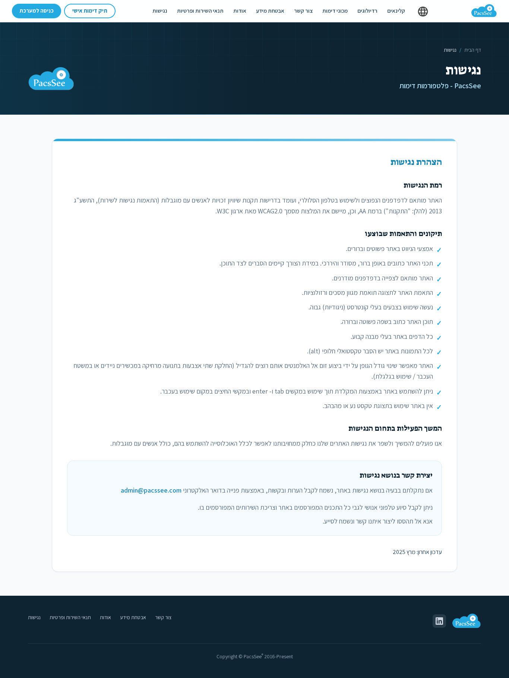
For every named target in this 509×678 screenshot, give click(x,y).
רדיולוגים (367, 10)
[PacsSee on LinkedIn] (439, 621)
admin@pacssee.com (151, 490)
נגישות (159, 10)
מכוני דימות (335, 10)
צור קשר (303, 10)
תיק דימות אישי (89, 10)
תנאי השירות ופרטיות (200, 10)
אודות (239, 10)
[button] (423, 11)
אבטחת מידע (270, 10)
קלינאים (396, 10)
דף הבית (472, 50)
